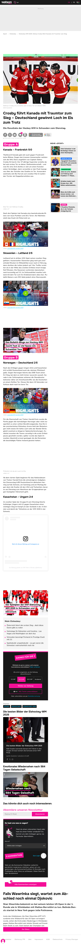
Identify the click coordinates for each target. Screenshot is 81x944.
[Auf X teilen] (10, 759)
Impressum (39, 939)
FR (74, 2)
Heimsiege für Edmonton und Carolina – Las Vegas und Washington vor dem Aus (24, 632)
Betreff (7, 841)
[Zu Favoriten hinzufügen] (25, 135)
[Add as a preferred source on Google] (36, 135)
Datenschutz (57, 939)
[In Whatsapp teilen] (10, 135)
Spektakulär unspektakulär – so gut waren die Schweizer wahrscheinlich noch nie (25, 644)
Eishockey (13, 34)
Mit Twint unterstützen (28, 691)
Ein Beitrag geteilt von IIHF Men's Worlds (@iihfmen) (25, 567)
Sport (5, 34)
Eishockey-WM (29, 706)
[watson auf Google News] (48, 135)
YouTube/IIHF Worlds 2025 (15, 248)
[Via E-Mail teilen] (15, 135)
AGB (48, 939)
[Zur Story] (40, 912)
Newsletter (7, 939)
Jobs (29, 939)
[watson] (7, 2)
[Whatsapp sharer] (12, 759)
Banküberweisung (34, 696)
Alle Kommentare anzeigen (26, 884)
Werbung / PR (20, 939)
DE (69, 2)
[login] (3, 941)
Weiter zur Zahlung (25, 686)
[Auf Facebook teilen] (5, 135)
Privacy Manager (72, 939)
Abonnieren (40, 814)
